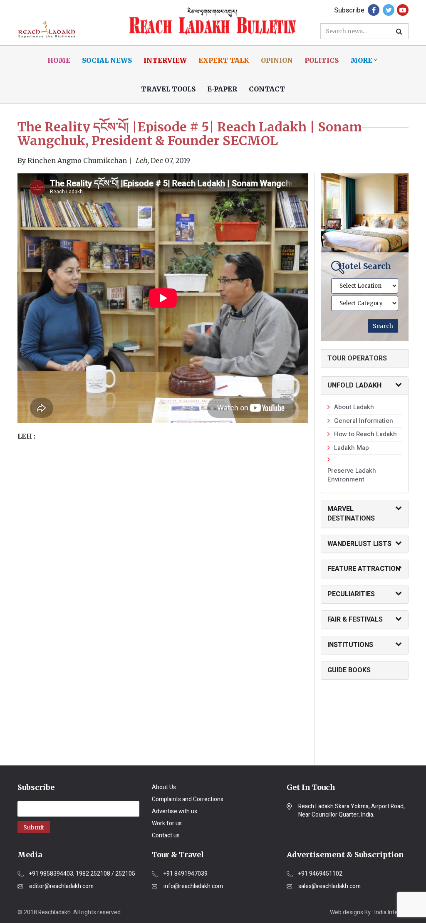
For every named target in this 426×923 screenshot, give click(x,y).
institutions (350, 645)
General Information (363, 420)
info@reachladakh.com (193, 886)
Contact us (166, 835)
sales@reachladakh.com (329, 886)
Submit (33, 827)
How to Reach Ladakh (365, 434)
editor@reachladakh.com (61, 886)
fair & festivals (355, 619)
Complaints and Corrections (187, 799)
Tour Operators (357, 358)
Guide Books (349, 670)
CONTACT (267, 89)
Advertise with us (174, 811)
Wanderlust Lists (359, 544)
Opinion (277, 60)
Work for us (167, 823)
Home (58, 60)
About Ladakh (354, 407)
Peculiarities (351, 594)
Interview (165, 60)
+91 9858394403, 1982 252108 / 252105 (82, 874)
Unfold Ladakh (354, 385)
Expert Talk (223, 60)
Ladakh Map (351, 447)
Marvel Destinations (351, 513)
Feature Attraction (363, 569)
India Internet (391, 912)
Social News (107, 60)
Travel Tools (168, 89)
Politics (322, 60)
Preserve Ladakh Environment (351, 475)
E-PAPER (222, 89)
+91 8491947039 (185, 874)
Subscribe (349, 10)
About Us (164, 787)
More (361, 60)
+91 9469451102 (320, 874)
